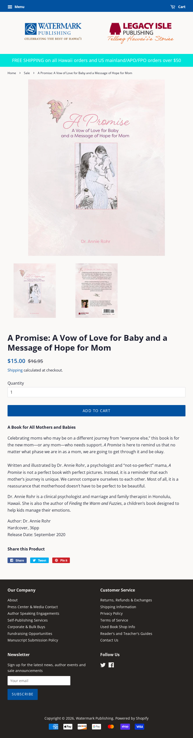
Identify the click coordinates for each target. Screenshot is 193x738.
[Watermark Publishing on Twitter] (103, 665)
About (13, 600)
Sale (27, 73)
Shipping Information (118, 606)
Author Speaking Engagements (33, 613)
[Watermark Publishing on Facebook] (111, 665)
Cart (181, 6)
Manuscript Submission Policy (33, 640)
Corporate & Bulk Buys (26, 626)
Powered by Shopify (132, 718)
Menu (19, 6)
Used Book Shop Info (117, 626)
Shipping (15, 370)
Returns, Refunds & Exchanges (126, 600)
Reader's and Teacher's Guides (126, 633)
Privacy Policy (111, 613)
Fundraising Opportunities (30, 633)
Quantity (16, 383)
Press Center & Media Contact (33, 606)
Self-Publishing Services (28, 620)
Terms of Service (114, 620)
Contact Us (109, 640)
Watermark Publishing (94, 718)
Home (12, 73)
